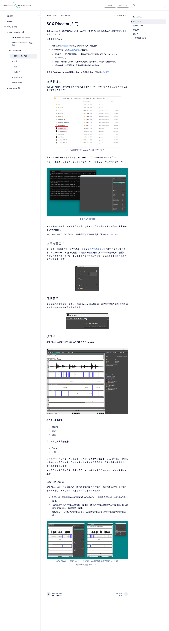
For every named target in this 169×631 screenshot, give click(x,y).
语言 (119, 256)
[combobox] (148, 5)
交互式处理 (18, 77)
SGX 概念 (10, 21)
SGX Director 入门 (20, 56)
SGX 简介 (10, 16)
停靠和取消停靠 (140, 38)
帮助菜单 (136, 30)
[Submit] (134, 5)
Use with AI (120, 16)
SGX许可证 (112, 234)
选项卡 (135, 34)
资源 (15, 67)
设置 (15, 61)
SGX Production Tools (17, 32)
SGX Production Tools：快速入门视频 (23, 44)
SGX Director (16, 51)
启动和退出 (137, 21)
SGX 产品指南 (12, 27)
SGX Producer (17, 83)
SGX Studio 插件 (15, 88)
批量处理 (17, 72)
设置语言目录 (138, 26)
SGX (54, 16)
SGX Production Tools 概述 (21, 37)
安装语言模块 (93, 249)
